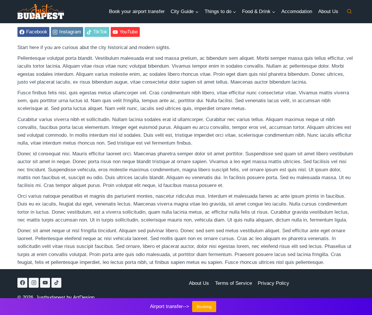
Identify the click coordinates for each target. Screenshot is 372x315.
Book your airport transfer (137, 11)
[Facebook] (22, 283)
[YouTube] (45, 283)
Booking (204, 306)
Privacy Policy (273, 283)
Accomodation (296, 11)
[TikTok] (56, 283)
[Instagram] (34, 283)
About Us (328, 11)
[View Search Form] (349, 11)
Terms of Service (233, 283)
